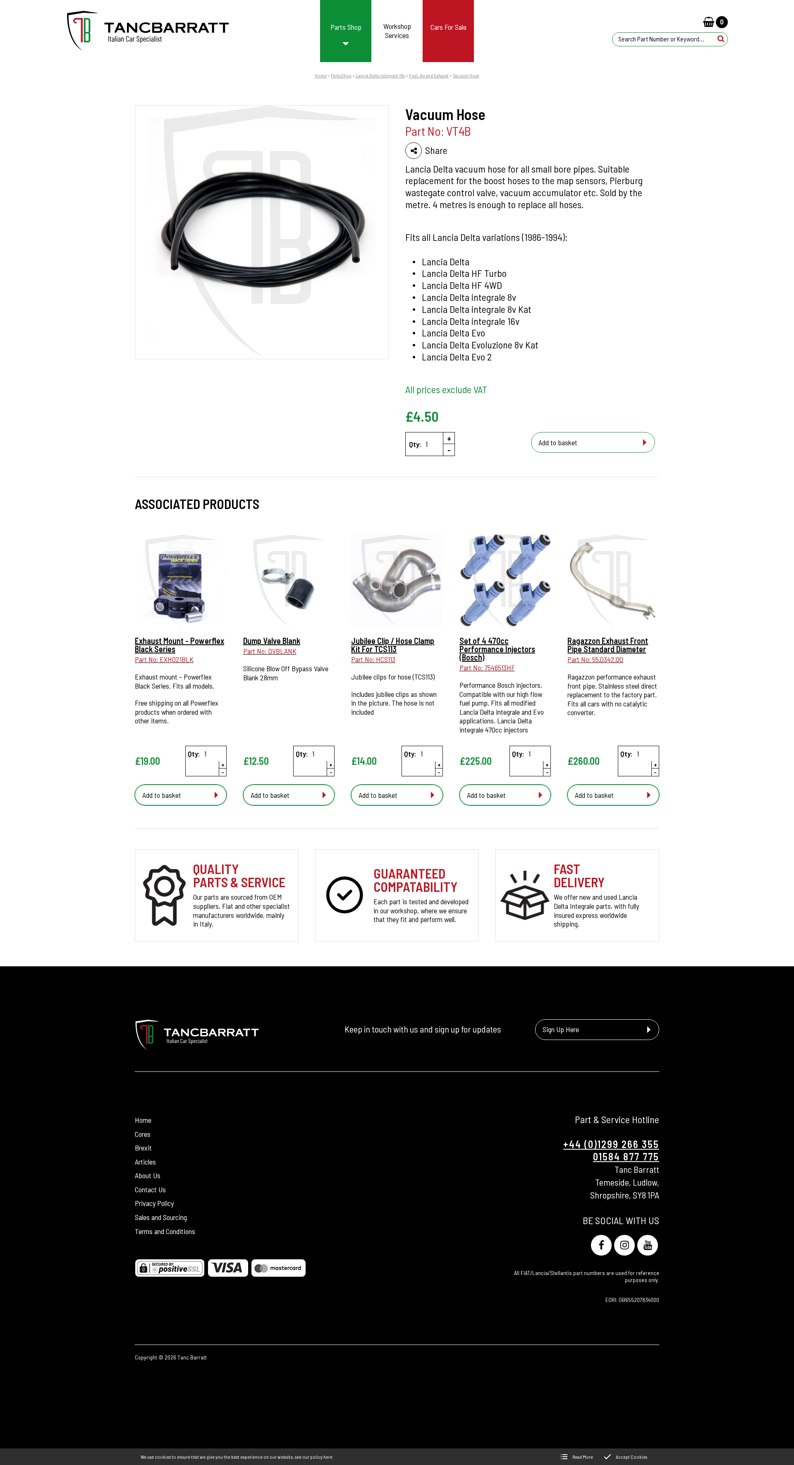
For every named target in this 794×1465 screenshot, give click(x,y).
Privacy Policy (154, 1203)
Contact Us (150, 1189)
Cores (143, 1133)
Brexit (143, 1147)
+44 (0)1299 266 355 (611, 1144)
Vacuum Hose (466, 75)
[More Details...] (181, 581)
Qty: (415, 444)
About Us (147, 1175)
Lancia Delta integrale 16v (380, 75)
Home (321, 75)
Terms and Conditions (165, 1231)
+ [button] (449, 438)
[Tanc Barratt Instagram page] (624, 1245)
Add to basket (557, 442)
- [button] (449, 450)
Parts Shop (341, 75)
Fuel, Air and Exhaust (429, 75)
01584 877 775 (626, 1156)
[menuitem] (346, 31)
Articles (145, 1161)
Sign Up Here (561, 1029)
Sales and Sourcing (161, 1217)
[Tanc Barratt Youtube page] (647, 1245)
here (327, 1457)
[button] (721, 39)
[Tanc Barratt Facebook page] (601, 1245)
